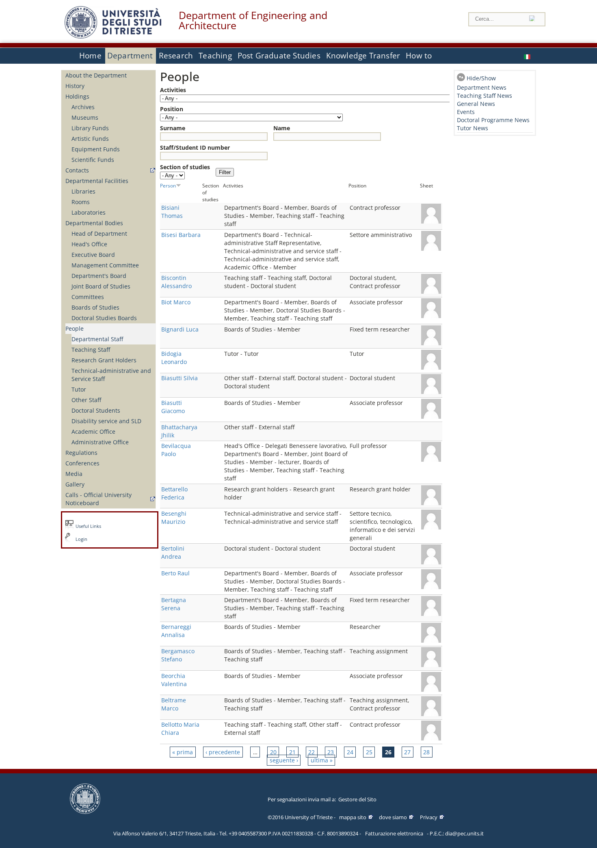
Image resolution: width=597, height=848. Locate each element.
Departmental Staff (97, 339)
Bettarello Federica (174, 493)
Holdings (77, 96)
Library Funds (90, 128)
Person (168, 185)
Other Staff (86, 400)
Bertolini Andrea (172, 552)
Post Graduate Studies (279, 55)
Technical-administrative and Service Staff (111, 375)
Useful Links (88, 526)
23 (330, 752)
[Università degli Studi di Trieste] (113, 36)
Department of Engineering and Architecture (253, 20)
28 (426, 752)
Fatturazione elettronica (394, 833)
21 (292, 752)
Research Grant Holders (103, 360)
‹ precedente (222, 752)
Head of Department (99, 233)
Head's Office (89, 244)
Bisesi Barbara (181, 235)
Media (73, 474)
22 (311, 752)
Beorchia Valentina (174, 680)
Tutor (78, 389)
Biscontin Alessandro (176, 282)
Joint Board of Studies (100, 286)
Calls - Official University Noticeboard (98, 499)
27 (407, 752)
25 (369, 752)
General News (476, 104)
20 (273, 752)
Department (130, 55)
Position (171, 109)
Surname (172, 128)
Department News (481, 87)
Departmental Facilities (96, 181)
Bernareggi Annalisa (176, 631)
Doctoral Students (95, 410)
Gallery (74, 484)
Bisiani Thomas (172, 212)
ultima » (322, 760)
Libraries (83, 191)
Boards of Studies (95, 307)
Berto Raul (175, 573)
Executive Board (93, 254)
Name (281, 128)
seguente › (284, 760)
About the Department (96, 75)
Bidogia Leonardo (174, 358)
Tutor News (472, 128)
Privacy (428, 817)
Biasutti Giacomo (173, 407)
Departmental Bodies (94, 223)
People (74, 328)
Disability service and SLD (106, 421)
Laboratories (88, 212)
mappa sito (352, 817)
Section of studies (185, 167)
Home (90, 55)
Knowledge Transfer (363, 55)
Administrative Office (100, 442)
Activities (173, 90)
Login (81, 539)
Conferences (82, 463)
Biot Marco (175, 302)
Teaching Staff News (484, 95)
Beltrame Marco (173, 704)
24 (350, 752)
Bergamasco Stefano (178, 655)
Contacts (77, 170)
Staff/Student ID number (195, 147)
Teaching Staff (90, 349)
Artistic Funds (90, 138)
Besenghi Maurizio (173, 517)
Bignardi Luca (180, 329)
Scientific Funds (92, 160)
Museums (84, 117)
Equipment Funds (95, 149)
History (74, 86)
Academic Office (93, 431)
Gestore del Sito (357, 799)
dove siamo (393, 817)
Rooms (80, 202)
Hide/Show (481, 78)
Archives (83, 107)
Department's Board (98, 276)
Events (466, 112)
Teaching (215, 55)
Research (176, 55)
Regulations (81, 452)
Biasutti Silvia (179, 378)
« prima (182, 752)
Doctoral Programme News (493, 120)
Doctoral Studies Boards (104, 318)
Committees (87, 297)
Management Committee (105, 265)
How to (419, 55)
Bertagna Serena (173, 604)
